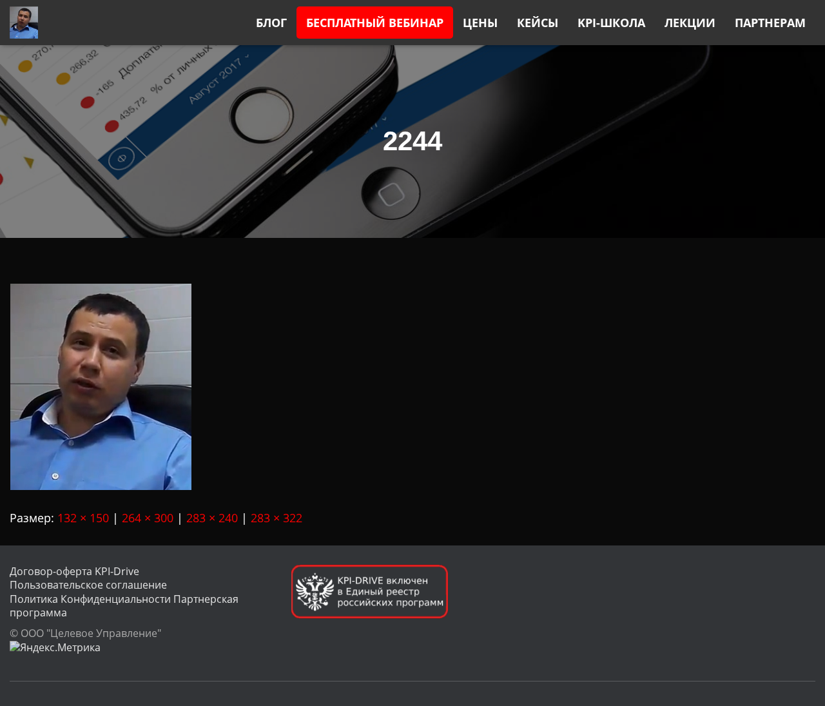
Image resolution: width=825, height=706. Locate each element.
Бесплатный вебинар (374, 22)
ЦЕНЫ (480, 22)
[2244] (101, 385)
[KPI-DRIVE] (24, 22)
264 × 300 (147, 517)
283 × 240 (212, 517)
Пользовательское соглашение (88, 585)
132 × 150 (83, 517)
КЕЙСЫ (537, 22)
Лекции (690, 22)
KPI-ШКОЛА (611, 22)
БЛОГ (271, 22)
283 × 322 (276, 517)
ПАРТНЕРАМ (770, 22)
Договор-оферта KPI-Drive (74, 571)
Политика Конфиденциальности (90, 599)
